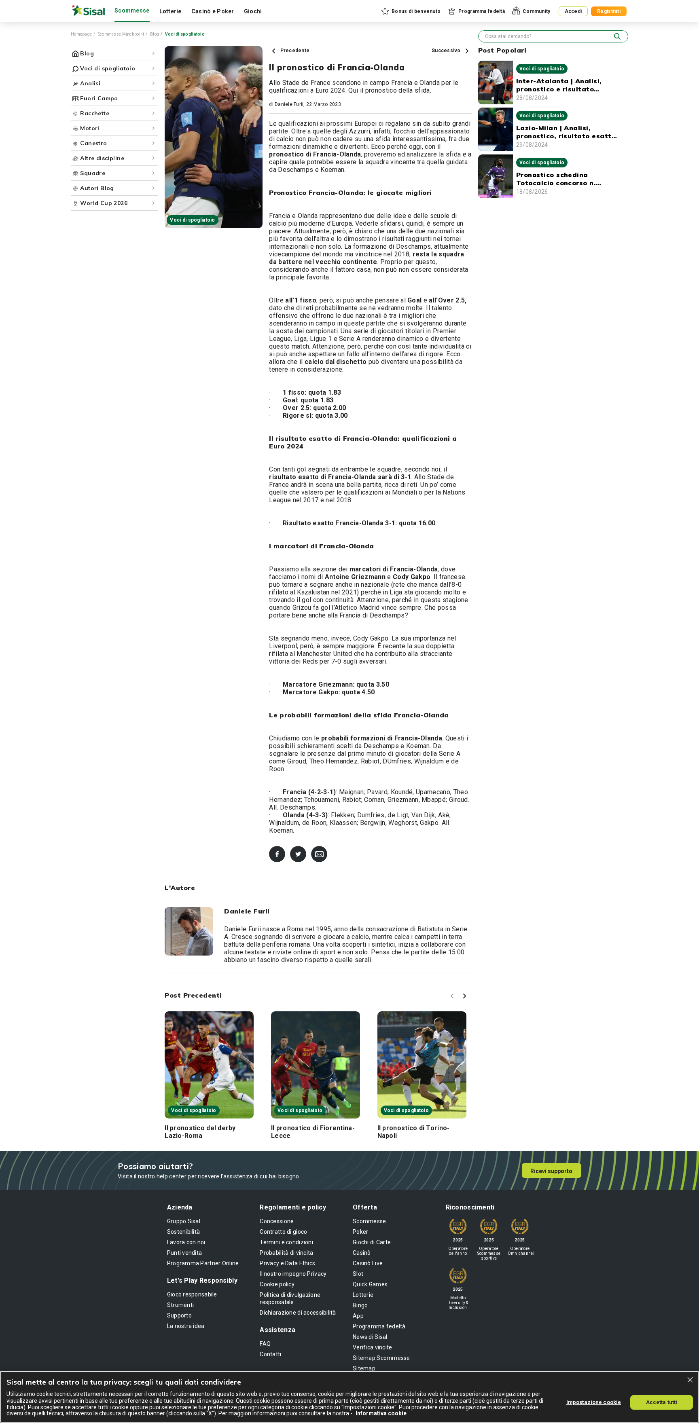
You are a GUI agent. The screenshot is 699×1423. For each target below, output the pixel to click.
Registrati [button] (609, 11)
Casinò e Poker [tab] (212, 11)
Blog (154, 34)
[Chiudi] (690, 1380)
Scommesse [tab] (132, 10)
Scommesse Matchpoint (121, 34)
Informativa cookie (381, 1413)
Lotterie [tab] (170, 11)
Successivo (447, 50)
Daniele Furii (289, 104)
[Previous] (453, 997)
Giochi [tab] (253, 11)
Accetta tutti (662, 1402)
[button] (410, 11)
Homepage (81, 34)
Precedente (294, 50)
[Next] (466, 997)
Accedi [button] (573, 11)
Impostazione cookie (593, 1402)
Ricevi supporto (551, 1171)
